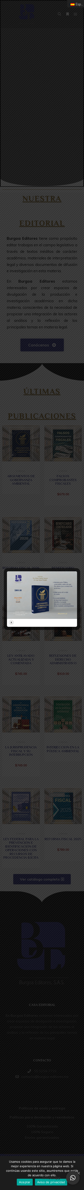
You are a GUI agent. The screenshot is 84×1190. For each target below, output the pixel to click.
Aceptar (24, 1182)
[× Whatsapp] (73, 1178)
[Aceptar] (78, 1173)
